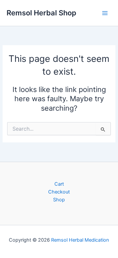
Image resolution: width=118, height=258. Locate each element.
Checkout (59, 192)
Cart (59, 184)
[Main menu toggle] (104, 12)
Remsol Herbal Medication (80, 240)
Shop (59, 200)
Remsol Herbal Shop (41, 13)
